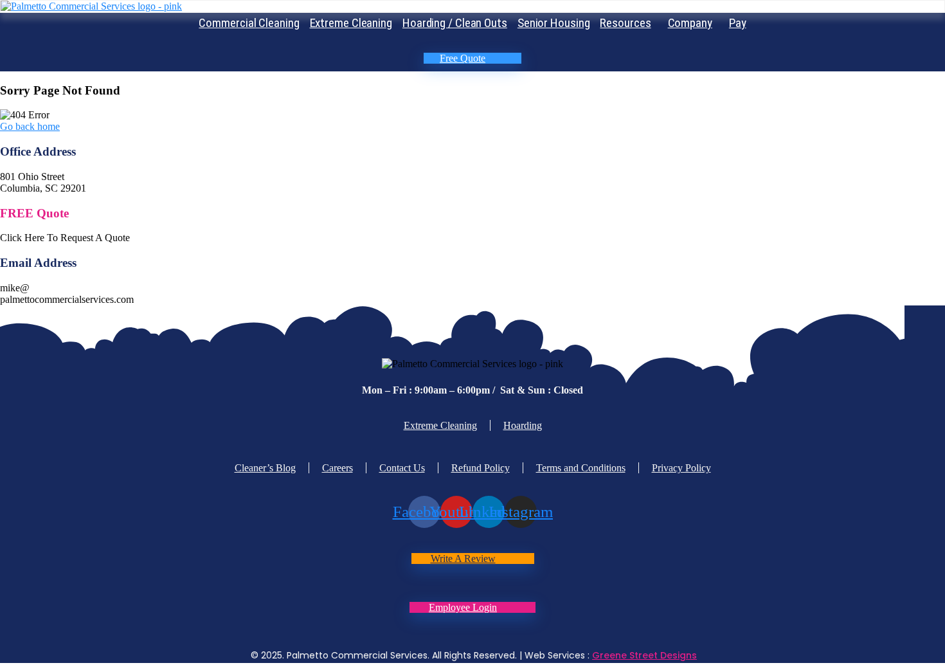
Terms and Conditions (581, 467)
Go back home (30, 126)
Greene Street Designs (644, 655)
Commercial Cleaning (249, 22)
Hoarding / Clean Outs (454, 22)
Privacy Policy (681, 467)
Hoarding (522, 425)
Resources (625, 22)
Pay (737, 22)
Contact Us (402, 467)
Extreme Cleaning (351, 22)
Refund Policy (480, 467)
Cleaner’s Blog (265, 467)
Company (690, 22)
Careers (337, 467)
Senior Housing (554, 22)
